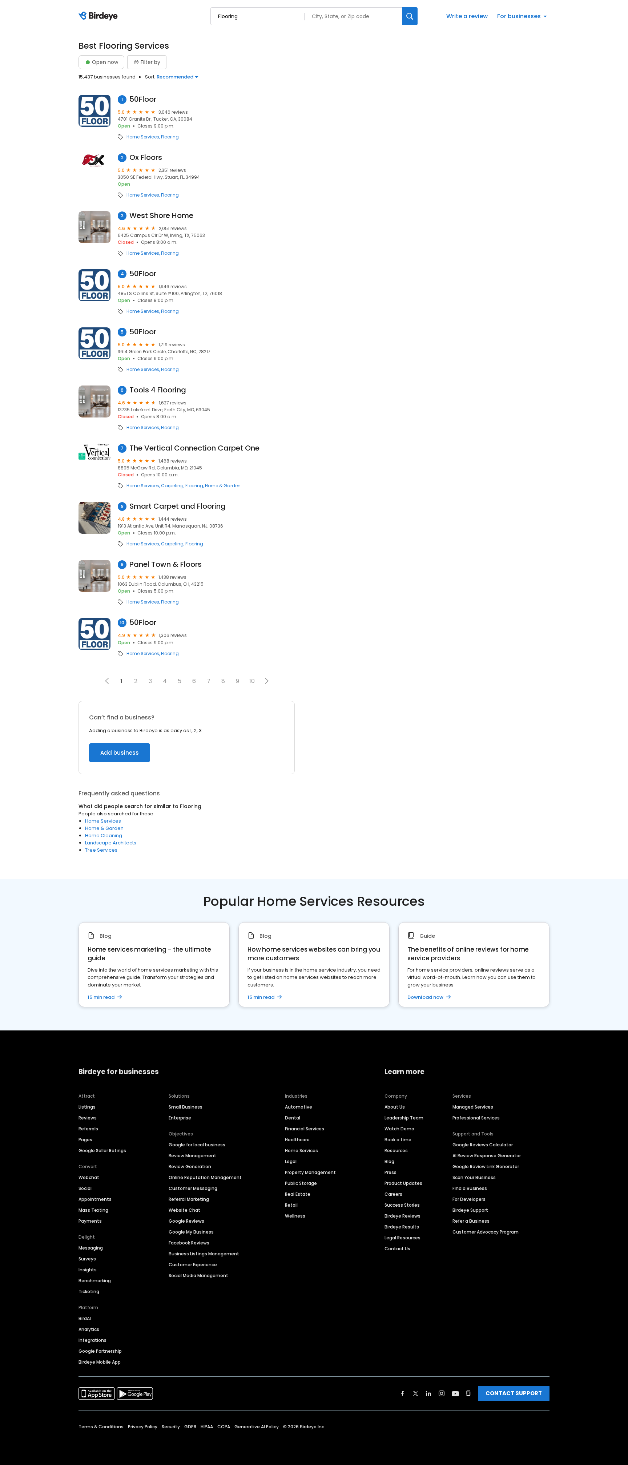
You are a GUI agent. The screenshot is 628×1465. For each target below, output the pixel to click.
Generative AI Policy (256, 1427)
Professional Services (476, 1118)
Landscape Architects (110, 842)
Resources (396, 1150)
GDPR (190, 1427)
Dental (292, 1118)
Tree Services (101, 850)
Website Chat (184, 1210)
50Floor (142, 99)
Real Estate (297, 1194)
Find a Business (469, 1188)
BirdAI (84, 1318)
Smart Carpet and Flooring (177, 506)
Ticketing (88, 1291)
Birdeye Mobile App (99, 1362)
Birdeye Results (402, 1227)
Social (85, 1188)
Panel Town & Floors (165, 564)
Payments (90, 1221)
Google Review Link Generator (485, 1166)
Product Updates (403, 1183)
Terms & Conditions (101, 1427)
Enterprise (180, 1118)
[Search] (410, 16)
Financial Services (304, 1129)
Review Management (192, 1156)
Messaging (90, 1248)
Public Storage (301, 1183)
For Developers (469, 1199)
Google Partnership (100, 1351)
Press (390, 1172)
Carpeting (172, 486)
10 (252, 681)
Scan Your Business (474, 1177)
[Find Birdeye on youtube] (455, 1393)
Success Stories (402, 1205)
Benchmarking (94, 1281)
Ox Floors (145, 157)
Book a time (398, 1140)
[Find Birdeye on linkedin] (428, 1393)
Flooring (170, 137)
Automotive (298, 1107)
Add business (119, 752)
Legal (291, 1161)
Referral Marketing (189, 1199)
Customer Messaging (193, 1188)
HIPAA (207, 1427)
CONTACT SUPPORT (514, 1393)
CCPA (223, 1427)
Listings (87, 1107)
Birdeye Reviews (402, 1216)
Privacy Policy (142, 1427)
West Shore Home (161, 215)
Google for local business (197, 1145)
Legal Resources (402, 1238)
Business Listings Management (204, 1254)
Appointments (95, 1199)
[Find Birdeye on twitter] (415, 1393)
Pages (85, 1140)
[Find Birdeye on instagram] (441, 1393)
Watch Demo (399, 1129)
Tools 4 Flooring (157, 390)
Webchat (88, 1177)
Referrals (88, 1129)
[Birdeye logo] (99, 16)
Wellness (295, 1216)
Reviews (87, 1118)
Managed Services (472, 1107)
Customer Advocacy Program (485, 1232)
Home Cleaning (103, 835)
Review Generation (190, 1166)
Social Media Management (198, 1275)
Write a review (467, 16)
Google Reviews (186, 1221)
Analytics (88, 1329)
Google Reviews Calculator (482, 1145)
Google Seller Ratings (102, 1150)
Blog (389, 1161)
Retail (291, 1205)
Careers (393, 1194)
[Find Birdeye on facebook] (403, 1393)
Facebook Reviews (189, 1243)
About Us (395, 1107)
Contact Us (397, 1249)
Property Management (310, 1172)
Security (171, 1427)
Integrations (92, 1340)
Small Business (185, 1107)
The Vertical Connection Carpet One (194, 448)
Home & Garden (223, 486)
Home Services (142, 137)
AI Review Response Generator (486, 1156)
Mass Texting (93, 1210)
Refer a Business (471, 1221)
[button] (267, 681)
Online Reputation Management (205, 1177)
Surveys (87, 1259)
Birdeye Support (470, 1210)
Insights (87, 1270)
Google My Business (191, 1232)
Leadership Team (404, 1118)
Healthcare (297, 1140)
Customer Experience (193, 1265)
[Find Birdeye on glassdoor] (468, 1393)
